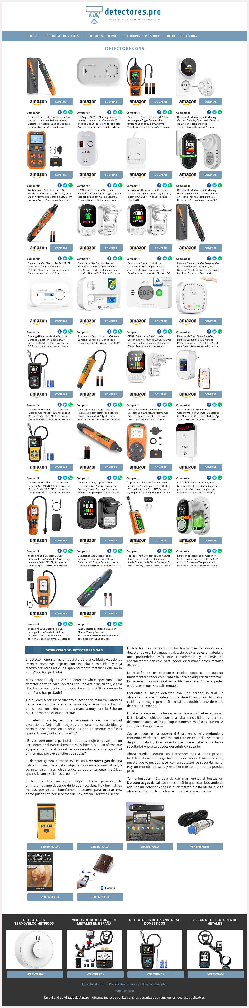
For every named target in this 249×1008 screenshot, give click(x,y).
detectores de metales (62, 36)
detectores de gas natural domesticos (154, 921)
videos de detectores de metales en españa (94, 921)
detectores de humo (101, 36)
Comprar (61, 102)
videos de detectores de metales (214, 921)
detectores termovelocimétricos (34, 921)
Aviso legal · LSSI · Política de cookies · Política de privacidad (124, 984)
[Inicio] (124, 21)
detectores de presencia (142, 36)
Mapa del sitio (124, 991)
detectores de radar (182, 36)
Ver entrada (50, 846)
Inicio (34, 36)
